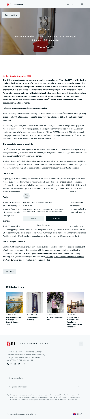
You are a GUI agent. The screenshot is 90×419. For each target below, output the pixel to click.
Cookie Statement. (55, 211)
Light (72, 4)
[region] (45, 209)
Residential (18, 4)
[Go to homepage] (28, 344)
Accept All (56, 218)
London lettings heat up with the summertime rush (38, 250)
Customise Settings (43, 225)
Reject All (33, 218)
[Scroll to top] (81, 344)
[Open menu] (81, 4)
